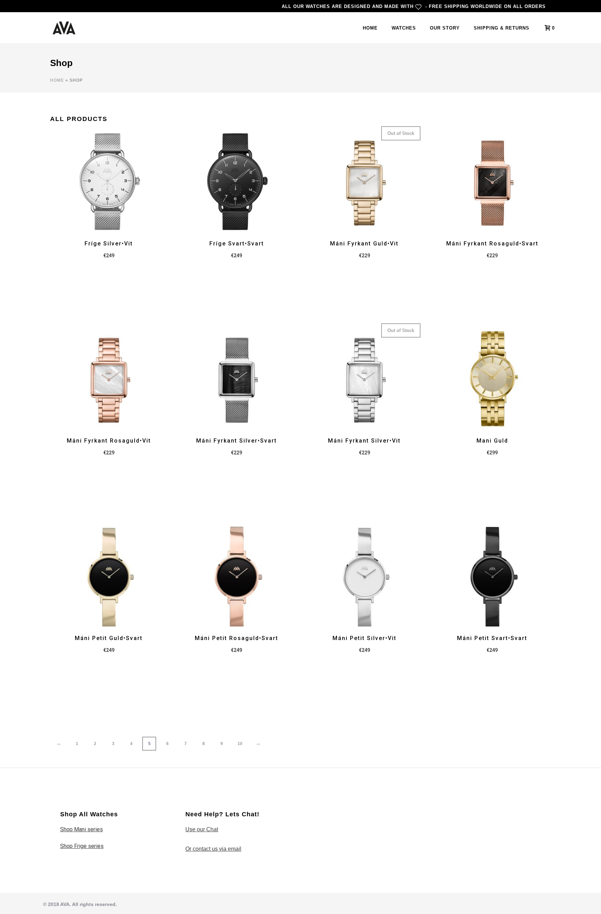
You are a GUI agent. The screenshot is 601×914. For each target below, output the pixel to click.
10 (240, 743)
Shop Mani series (81, 829)
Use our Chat (201, 829)
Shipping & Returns (501, 28)
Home (370, 28)
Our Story (445, 28)
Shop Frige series (82, 846)
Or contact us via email (213, 849)
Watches (404, 28)
